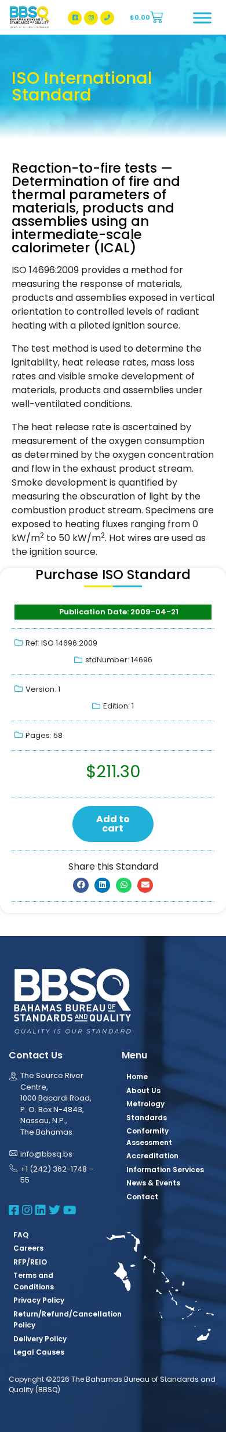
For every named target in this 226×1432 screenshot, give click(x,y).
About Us (143, 1090)
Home (137, 1077)
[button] (81, 885)
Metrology (145, 1104)
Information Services (165, 1169)
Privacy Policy (38, 1300)
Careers (28, 1248)
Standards (146, 1118)
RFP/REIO (30, 1262)
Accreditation (152, 1156)
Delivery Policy (40, 1339)
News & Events (153, 1183)
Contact (142, 1197)
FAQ (20, 1235)
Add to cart (113, 823)
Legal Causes (38, 1352)
